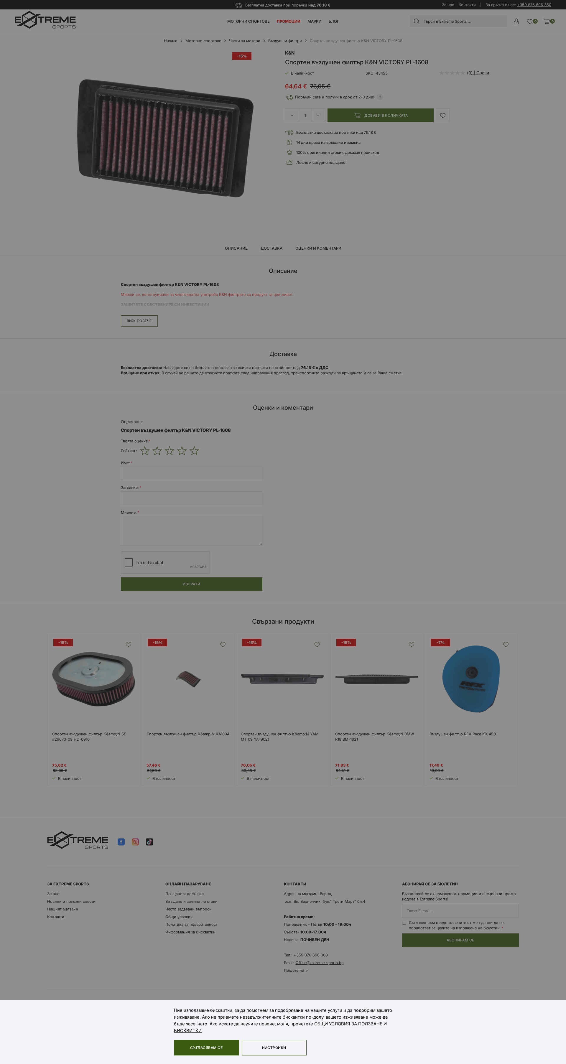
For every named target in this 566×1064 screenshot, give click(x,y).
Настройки (274, 1047)
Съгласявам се (206, 1047)
